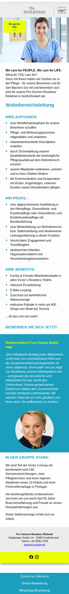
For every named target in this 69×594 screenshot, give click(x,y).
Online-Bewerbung (34, 583)
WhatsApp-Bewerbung (34, 590)
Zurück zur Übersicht (35, 576)
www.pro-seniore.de (34, 544)
